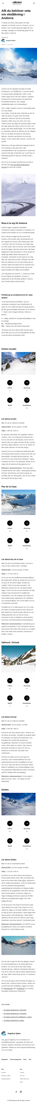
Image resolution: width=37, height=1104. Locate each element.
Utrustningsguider (15, 1059)
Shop (21, 1082)
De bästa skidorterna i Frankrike (15, 1013)
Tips (30, 1059)
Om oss (22, 1075)
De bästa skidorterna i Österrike (15, 1010)
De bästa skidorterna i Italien (14, 1020)
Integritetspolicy (5, 1079)
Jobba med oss (24, 1079)
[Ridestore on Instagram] (20, 1091)
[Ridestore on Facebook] (16, 1091)
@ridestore (21, 988)
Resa (24, 1059)
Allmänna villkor (6, 1075)
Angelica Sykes (11, 40)
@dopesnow (8, 988)
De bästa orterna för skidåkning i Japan (18, 1017)
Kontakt (3, 1072)
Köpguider (4, 1059)
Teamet (22, 1072)
